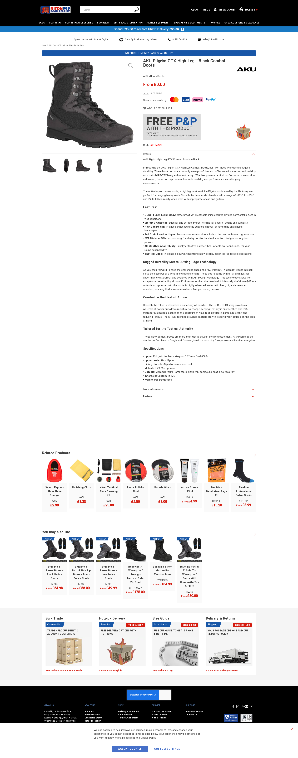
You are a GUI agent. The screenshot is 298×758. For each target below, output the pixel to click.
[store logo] (55, 10)
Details (147, 154)
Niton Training (159, 718)
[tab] (199, 154)
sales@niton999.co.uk (213, 39)
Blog (206, 9)
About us (89, 711)
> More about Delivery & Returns (222, 670)
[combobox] (110, 9)
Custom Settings (167, 748)
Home (44, 45)
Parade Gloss (162, 487)
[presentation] (255, 455)
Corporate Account (162, 711)
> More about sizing (162, 670)
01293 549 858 (179, 39)
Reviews (147, 396)
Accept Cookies (130, 748)
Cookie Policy (148, 737)
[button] (225, 9)
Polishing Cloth (81, 487)
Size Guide (156, 93)
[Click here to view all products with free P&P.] (197, 115)
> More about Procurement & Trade (64, 670)
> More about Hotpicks (110, 670)
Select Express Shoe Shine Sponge (54, 491)
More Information (153, 389)
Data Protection (93, 721)
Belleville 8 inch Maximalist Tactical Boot (162, 570)
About (195, 9)
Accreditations (92, 714)
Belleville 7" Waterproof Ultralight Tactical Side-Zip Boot (135, 574)
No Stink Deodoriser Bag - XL (216, 491)
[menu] (149, 22)
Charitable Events (93, 718)
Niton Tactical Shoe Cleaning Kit (109, 491)
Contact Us (191, 714)
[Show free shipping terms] (182, 29)
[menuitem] (42, 22)
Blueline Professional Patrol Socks (244, 491)
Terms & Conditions (128, 718)
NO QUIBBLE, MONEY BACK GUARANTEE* (149, 53)
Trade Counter (159, 714)
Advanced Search (194, 711)
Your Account (125, 714)
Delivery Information (128, 711)
